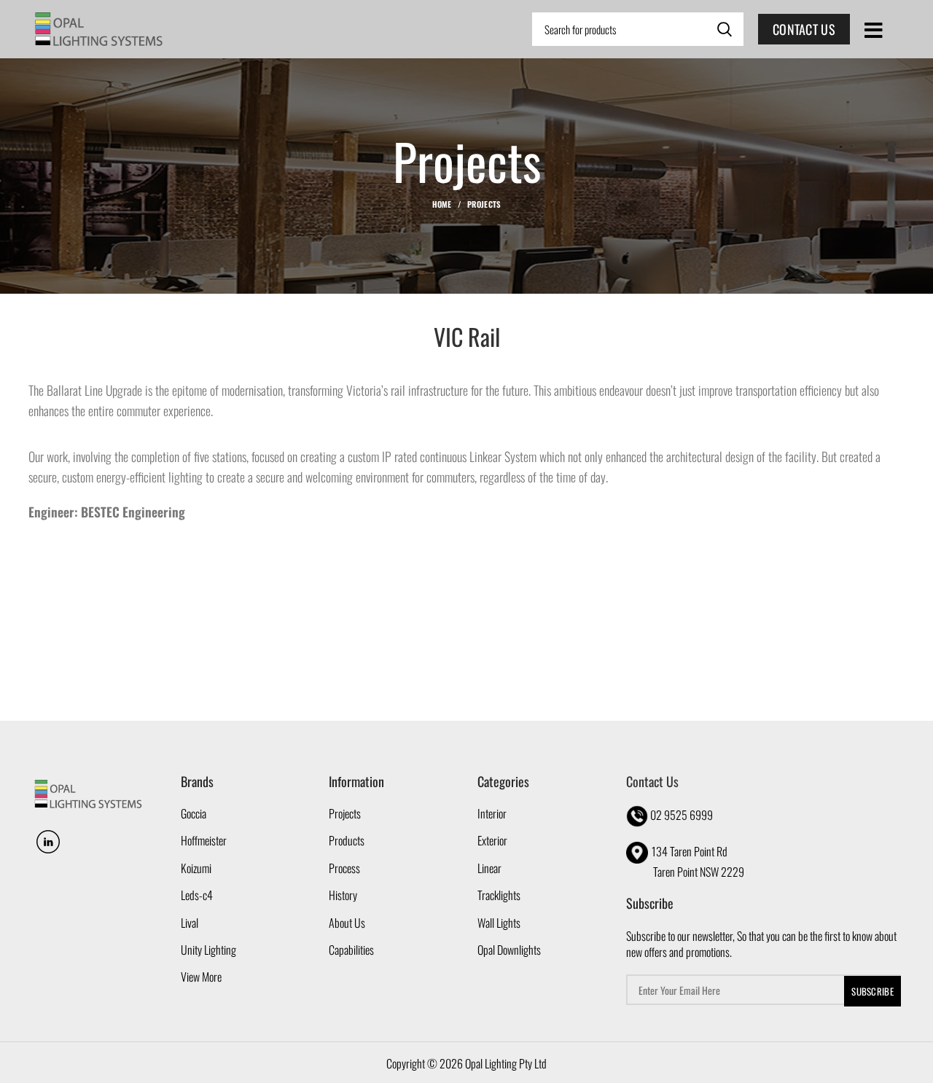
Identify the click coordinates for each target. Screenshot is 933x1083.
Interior (492, 813)
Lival (189, 922)
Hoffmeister (204, 840)
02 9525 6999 (681, 815)
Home (442, 204)
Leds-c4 (197, 895)
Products (346, 840)
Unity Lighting (208, 949)
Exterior (492, 840)
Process (344, 868)
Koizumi (196, 868)
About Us (347, 922)
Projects (484, 204)
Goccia (193, 813)
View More (201, 976)
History (343, 895)
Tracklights (498, 895)
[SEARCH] (724, 29)
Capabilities (351, 949)
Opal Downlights (509, 949)
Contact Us (804, 29)
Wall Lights (498, 922)
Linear (489, 868)
